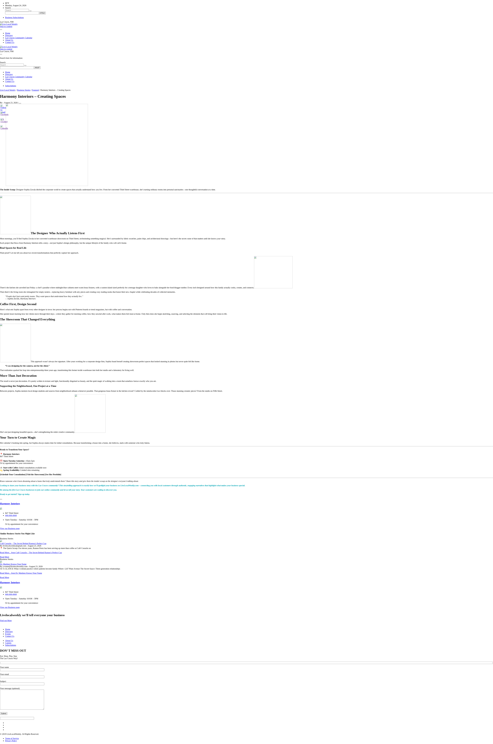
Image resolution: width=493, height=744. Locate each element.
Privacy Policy (11, 741)
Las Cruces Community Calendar (18, 38)
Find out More (6, 620)
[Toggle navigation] (1, 29)
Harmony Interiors (10, 503)
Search (8, 8)
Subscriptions (10, 86)
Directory (9, 35)
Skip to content (6, 26)
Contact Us (9, 42)
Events (8, 634)
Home (7, 33)
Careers (8, 643)
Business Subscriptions (14, 17)
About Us (9, 40)
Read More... (31, 552)
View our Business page (10, 528)
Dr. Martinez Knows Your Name (13, 564)
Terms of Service (12, 738)
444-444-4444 (11, 515)
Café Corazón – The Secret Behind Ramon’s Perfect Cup (23, 543)
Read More (4, 557)
